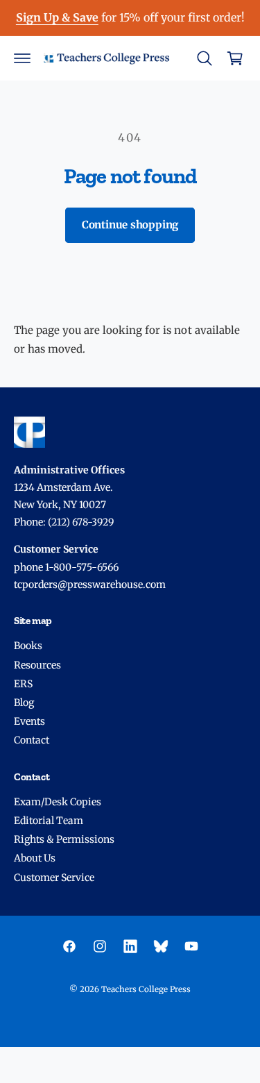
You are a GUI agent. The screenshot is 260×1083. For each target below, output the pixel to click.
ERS (23, 684)
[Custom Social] (161, 946)
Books (28, 645)
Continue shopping (130, 224)
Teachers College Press (146, 989)
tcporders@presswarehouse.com (90, 584)
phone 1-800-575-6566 (66, 567)
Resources (37, 665)
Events (29, 721)
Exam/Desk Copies (57, 802)
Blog (24, 702)
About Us (34, 858)
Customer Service (54, 877)
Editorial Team (48, 820)
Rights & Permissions (64, 839)
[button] (22, 58)
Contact (31, 740)
